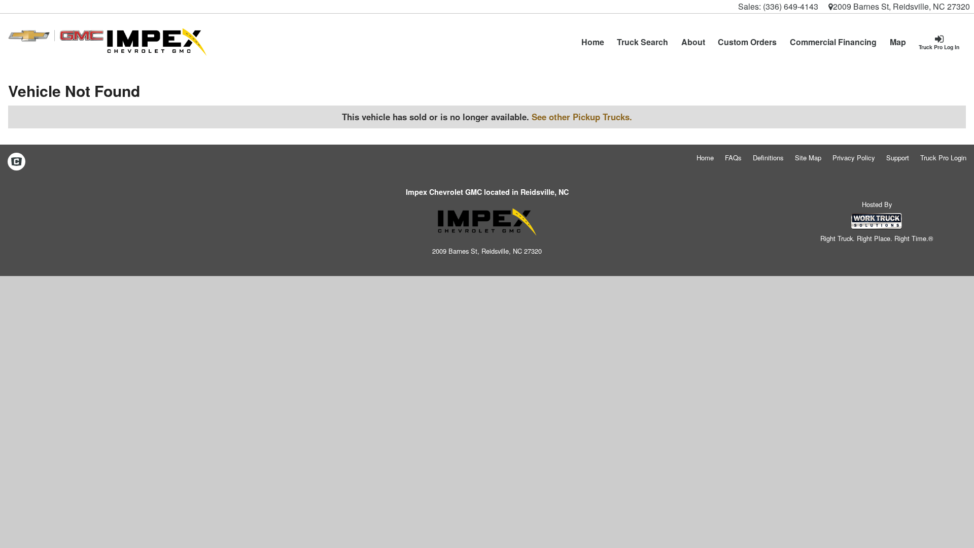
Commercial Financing (833, 42)
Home (592, 42)
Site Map (808, 157)
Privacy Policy (853, 157)
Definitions (768, 157)
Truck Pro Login (943, 157)
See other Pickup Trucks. (582, 117)
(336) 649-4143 (790, 6)
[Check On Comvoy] (16, 162)
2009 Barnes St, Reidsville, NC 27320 (901, 6)
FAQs (733, 157)
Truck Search (642, 42)
